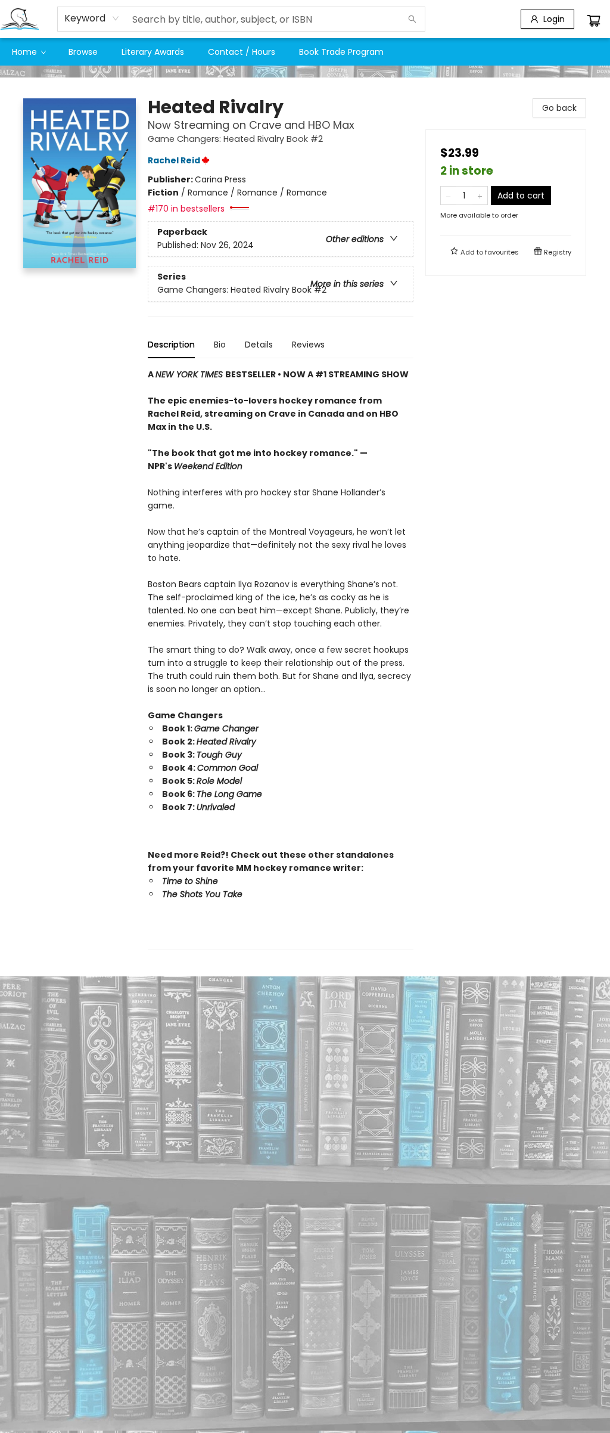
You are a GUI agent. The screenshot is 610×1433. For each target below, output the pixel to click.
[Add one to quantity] (479, 195)
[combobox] (92, 18)
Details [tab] (259, 345)
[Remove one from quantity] (448, 195)
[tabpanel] (280, 659)
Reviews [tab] (308, 345)
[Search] (412, 19)
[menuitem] (28, 52)
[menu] (305, 52)
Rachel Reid (174, 160)
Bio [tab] (220, 345)
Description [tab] (171, 345)
